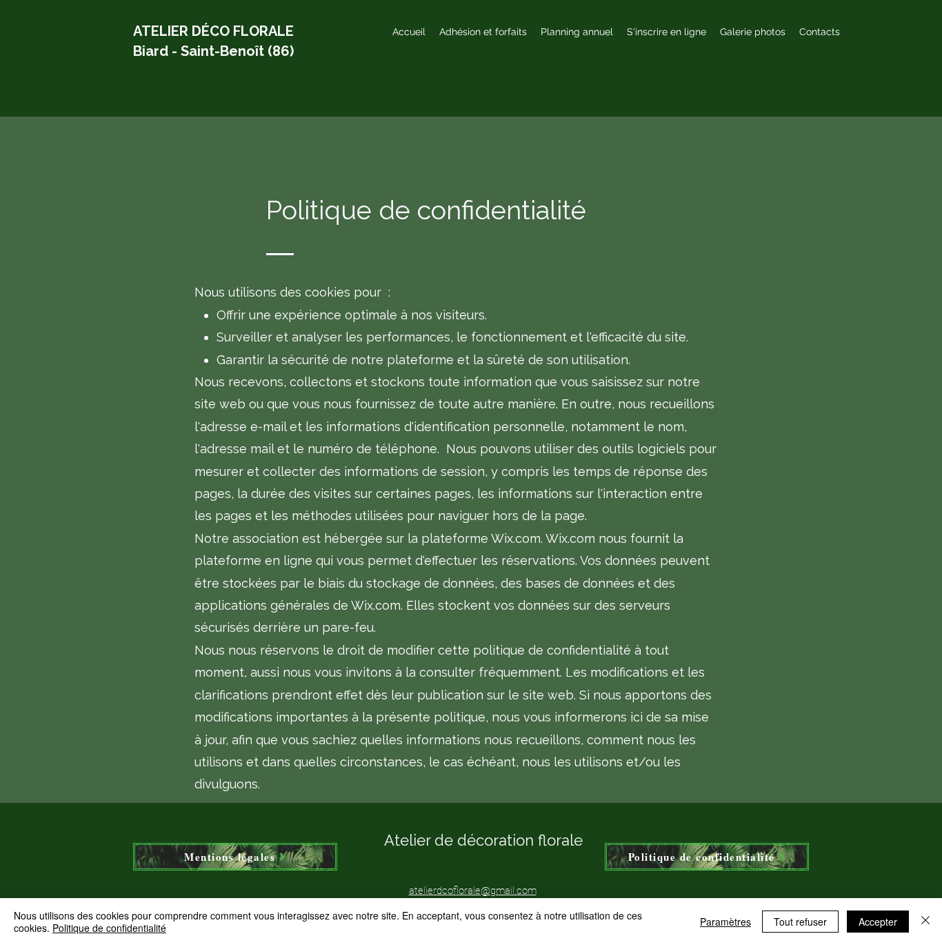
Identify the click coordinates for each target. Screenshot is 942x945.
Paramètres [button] (725, 921)
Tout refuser (800, 921)
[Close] (925, 921)
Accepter (878, 921)
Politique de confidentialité (109, 928)
